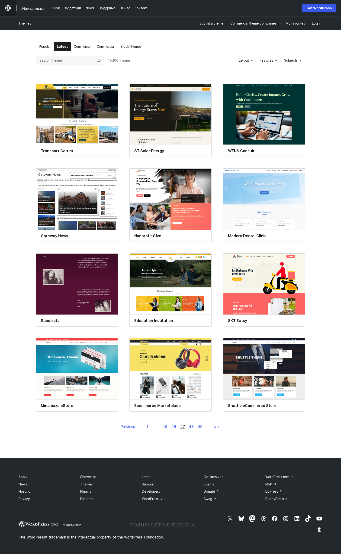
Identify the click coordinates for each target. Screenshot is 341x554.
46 (173, 426)
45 (164, 426)
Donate (211, 491)
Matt (270, 484)
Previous (127, 426)
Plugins (85, 491)
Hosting (24, 491)
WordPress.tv (154, 499)
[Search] (98, 60)
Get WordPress (319, 8)
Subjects (291, 60)
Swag (210, 499)
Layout (243, 60)
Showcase (88, 477)
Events (209, 484)
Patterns (86, 499)
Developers (151, 491)
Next (216, 426)
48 (191, 426)
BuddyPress (276, 499)
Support (148, 484)
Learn (146, 477)
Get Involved (214, 477)
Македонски (72, 524)
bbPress (273, 491)
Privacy (24, 499)
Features (266, 60)
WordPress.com (279, 477)
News (23, 484)
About (23, 477)
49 (200, 426)
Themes (25, 23)
